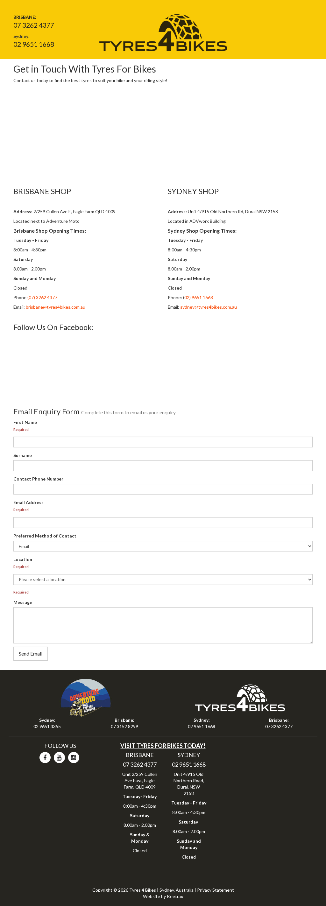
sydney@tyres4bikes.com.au (208, 307)
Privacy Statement (215, 890)
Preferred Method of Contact (44, 535)
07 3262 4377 (33, 25)
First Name (25, 422)
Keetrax (175, 896)
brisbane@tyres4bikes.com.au (55, 307)
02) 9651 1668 (198, 297)
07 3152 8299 (124, 726)
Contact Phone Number (38, 478)
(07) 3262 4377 (41, 297)
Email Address (28, 502)
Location (22, 559)
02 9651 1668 (33, 44)
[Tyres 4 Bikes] (163, 30)
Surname (22, 455)
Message (22, 602)
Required (21, 429)
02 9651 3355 (47, 726)
